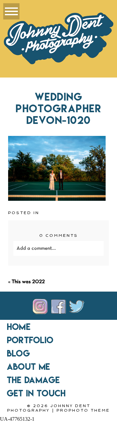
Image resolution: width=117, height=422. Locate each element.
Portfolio (30, 339)
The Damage (33, 379)
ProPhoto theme (83, 410)
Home (19, 326)
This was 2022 (28, 282)
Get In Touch (36, 393)
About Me (28, 366)
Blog (18, 353)
